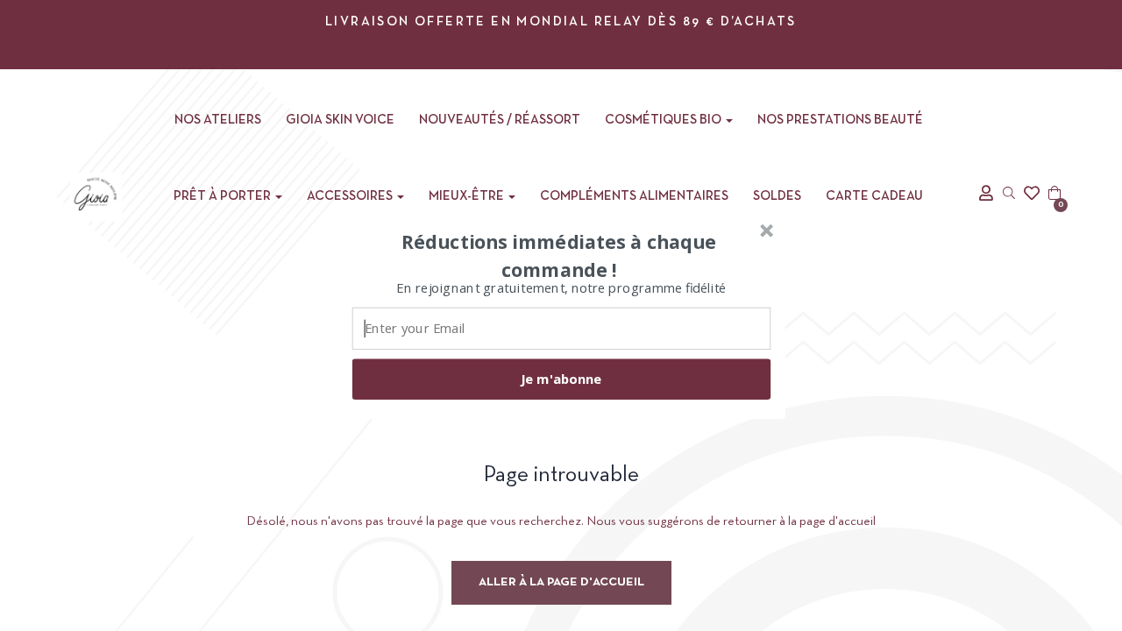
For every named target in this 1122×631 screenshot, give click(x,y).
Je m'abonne (561, 378)
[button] (559, 255)
